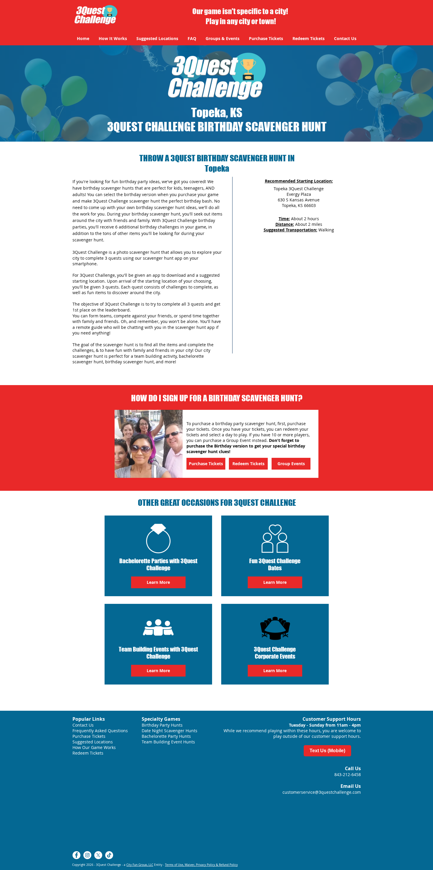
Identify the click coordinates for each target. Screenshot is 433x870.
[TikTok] (109, 855)
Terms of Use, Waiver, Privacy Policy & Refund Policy (201, 865)
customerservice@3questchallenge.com (321, 792)
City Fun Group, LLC (139, 865)
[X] (98, 855)
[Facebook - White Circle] (76, 855)
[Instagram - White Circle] (87, 855)
